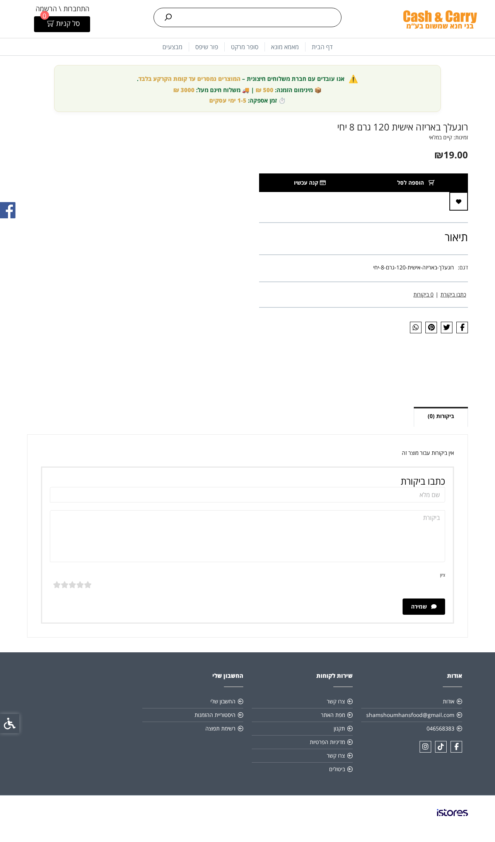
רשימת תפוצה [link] (220, 728)
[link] (439, 19)
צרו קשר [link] (336, 701)
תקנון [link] (339, 728)
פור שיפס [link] (206, 47)
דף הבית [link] (322, 47)
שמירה (419, 606)
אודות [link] (448, 701)
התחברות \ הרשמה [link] (62, 8)
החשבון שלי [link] (223, 701)
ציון (442, 575)
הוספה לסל (411, 182)
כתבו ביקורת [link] (453, 294)
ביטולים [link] (337, 769)
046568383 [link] (440, 728)
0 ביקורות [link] (423, 294)
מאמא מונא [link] (285, 47)
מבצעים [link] (172, 47)
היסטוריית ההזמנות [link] (215, 715)
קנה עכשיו (307, 182)
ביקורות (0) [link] (441, 416)
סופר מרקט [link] (244, 47)
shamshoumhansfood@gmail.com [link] (410, 715)
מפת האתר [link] (333, 715)
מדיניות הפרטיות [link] (327, 742)
